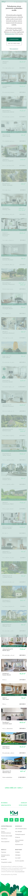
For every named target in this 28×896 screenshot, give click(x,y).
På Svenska (4, 802)
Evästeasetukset (19, 844)
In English (24, 802)
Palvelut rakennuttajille (6, 835)
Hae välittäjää (18, 831)
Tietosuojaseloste (5, 841)
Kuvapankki (4, 859)
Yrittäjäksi (17, 852)
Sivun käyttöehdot (19, 871)
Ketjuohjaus (4, 828)
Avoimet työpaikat (19, 860)
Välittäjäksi (17, 855)
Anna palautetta (6, 805)
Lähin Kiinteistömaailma (21, 828)
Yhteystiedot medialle (6, 862)
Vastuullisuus (4, 838)
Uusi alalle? (18, 858)
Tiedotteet (3, 852)
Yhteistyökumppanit (20, 834)
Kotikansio (17, 837)
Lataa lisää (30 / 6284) (13, 788)
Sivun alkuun (23, 805)
